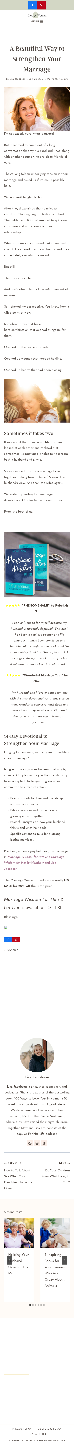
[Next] (64, 1260)
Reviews (63, 79)
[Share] (8, 939)
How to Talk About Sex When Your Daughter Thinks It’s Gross (18, 1176)
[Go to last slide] (9, 1260)
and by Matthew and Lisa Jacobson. (34, 863)
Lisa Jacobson (17, 79)
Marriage (52, 79)
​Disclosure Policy (50, 1429)
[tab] (30, 1305)
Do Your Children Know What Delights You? (55, 1173)
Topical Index (37, 1434)
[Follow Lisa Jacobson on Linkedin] (44, 1143)
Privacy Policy (21, 1429)
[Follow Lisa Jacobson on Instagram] (37, 1143)
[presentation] (19, 1233)
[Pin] (16, 939)
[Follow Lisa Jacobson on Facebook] (30, 1143)
